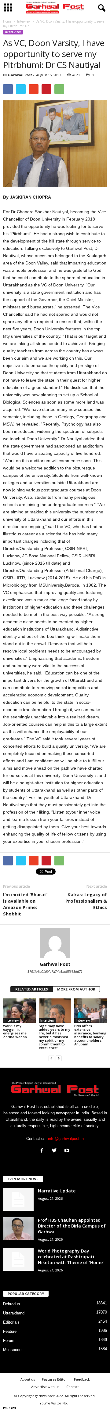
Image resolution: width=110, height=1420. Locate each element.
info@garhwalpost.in (66, 1138)
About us (27, 1379)
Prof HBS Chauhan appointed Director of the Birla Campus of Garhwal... (72, 1226)
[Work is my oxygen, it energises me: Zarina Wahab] (19, 1010)
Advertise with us (45, 1386)
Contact (72, 1386)
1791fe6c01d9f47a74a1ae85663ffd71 (55, 971)
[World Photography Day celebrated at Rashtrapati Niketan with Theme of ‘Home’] (18, 1259)
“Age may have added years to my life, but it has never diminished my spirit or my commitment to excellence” (54, 1036)
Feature (9, 1331)
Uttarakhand (13, 1313)
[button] (100, 8)
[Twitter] (56, 1151)
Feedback (82, 1379)
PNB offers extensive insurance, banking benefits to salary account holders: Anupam (90, 1034)
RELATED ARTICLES (31, 989)
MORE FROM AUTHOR (76, 989)
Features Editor (54, 1379)
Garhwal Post (20, 75)
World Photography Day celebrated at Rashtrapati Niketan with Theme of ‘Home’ (71, 1256)
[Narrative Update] (18, 1199)
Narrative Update (56, 1191)
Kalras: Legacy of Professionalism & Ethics (86, 900)
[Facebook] (43, 1151)
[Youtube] (67, 1151)
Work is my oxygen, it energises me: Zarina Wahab (15, 1031)
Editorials (11, 1322)
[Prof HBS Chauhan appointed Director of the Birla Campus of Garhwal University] (18, 1228)
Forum (8, 1340)
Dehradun (11, 1304)
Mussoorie (12, 1349)
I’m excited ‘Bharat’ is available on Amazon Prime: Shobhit (25, 904)
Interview (13, 32)
